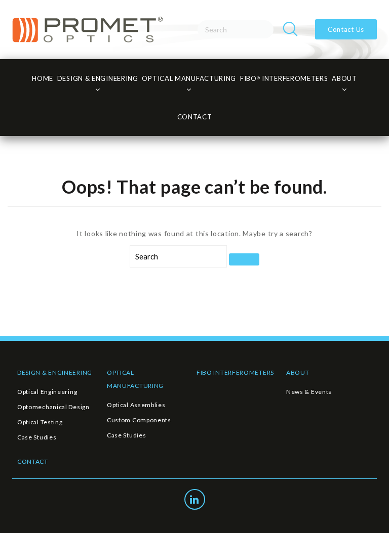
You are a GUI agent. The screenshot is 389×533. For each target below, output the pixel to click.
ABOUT (297, 372)
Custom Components (139, 420)
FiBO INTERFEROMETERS (284, 78)
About (344, 78)
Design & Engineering (97, 78)
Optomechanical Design (53, 407)
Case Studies (36, 437)
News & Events (309, 391)
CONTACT (194, 116)
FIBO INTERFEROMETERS (235, 372)
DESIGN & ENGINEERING (54, 372)
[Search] (290, 29)
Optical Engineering (47, 391)
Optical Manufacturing (189, 78)
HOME (42, 78)
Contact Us (346, 29)
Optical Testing (40, 422)
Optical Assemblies (136, 405)
